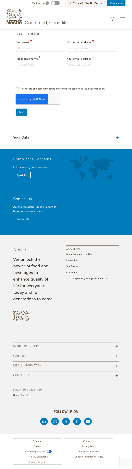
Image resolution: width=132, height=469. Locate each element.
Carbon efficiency (37, 461)
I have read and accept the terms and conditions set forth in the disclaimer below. (63, 88)
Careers (65, 355)
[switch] (55, 3)
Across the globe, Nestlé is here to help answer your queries (34, 209)
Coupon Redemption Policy (89, 456)
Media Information (65, 365)
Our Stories (72, 266)
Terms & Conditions (37, 456)
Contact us (116, 3)
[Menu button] (122, 19)
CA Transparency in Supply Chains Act (87, 278)
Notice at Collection (89, 451)
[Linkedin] (44, 421)
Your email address (79, 42)
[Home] (38, 17)
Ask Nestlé (72, 272)
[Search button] (112, 19)
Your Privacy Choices (34, 451)
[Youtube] (88, 421)
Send (21, 112)
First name (22, 42)
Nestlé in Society (65, 346)
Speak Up (21, 175)
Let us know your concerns (30, 167)
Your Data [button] (21, 137)
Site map (37, 441)
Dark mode (38, 3)
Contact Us (22, 219)
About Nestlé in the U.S (79, 253)
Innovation (72, 260)
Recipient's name (27, 58)
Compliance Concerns (32, 158)
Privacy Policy (89, 446)
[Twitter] (66, 421)
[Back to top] (125, 463)
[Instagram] (55, 421)
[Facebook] (77, 421)
